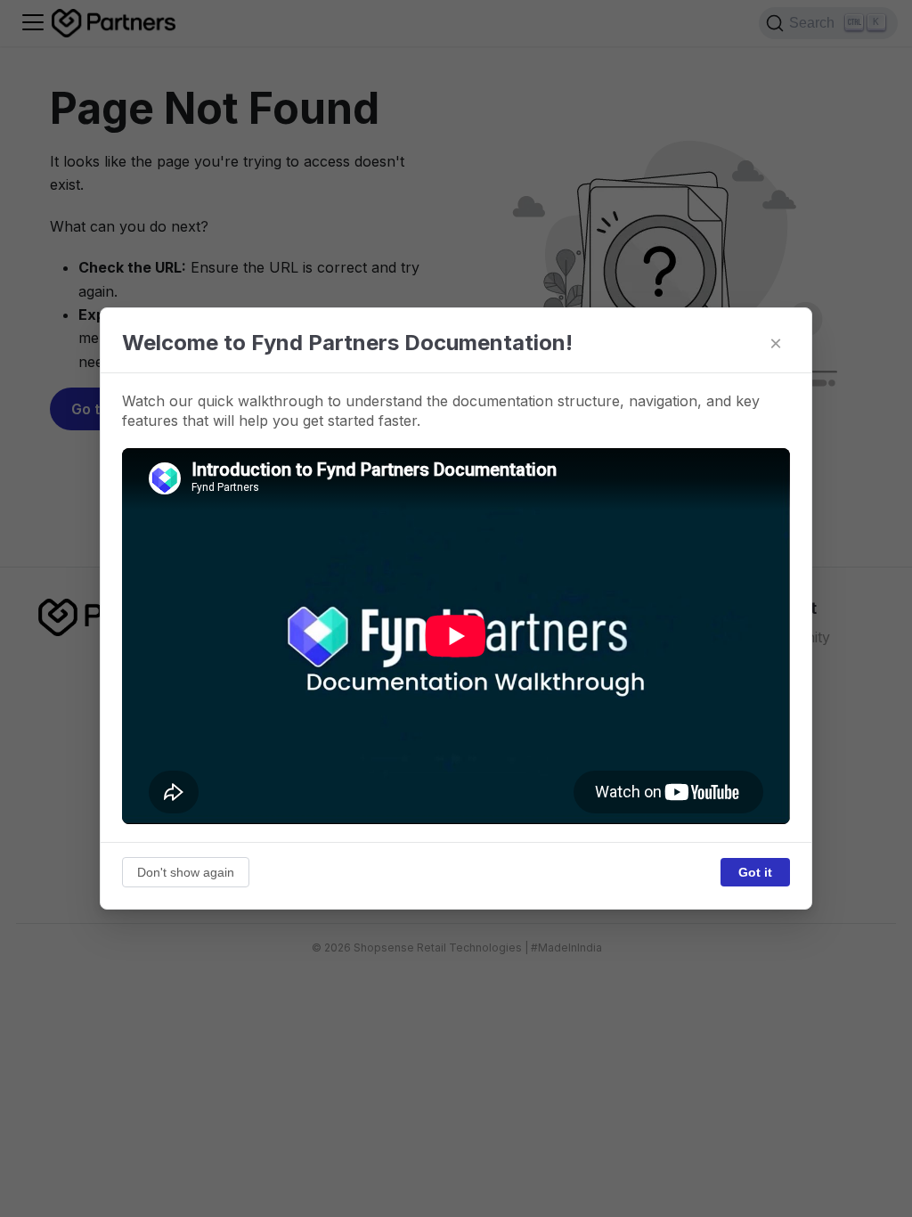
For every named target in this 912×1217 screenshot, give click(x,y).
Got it (755, 872)
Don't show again (185, 872)
